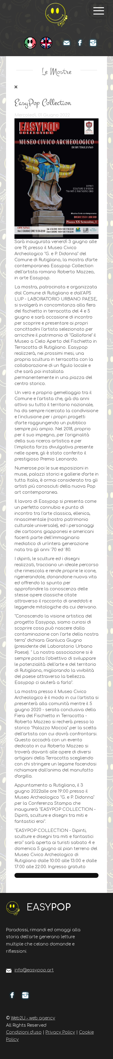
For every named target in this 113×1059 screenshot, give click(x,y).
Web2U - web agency (33, 1018)
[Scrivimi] (67, 43)
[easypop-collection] (56, 178)
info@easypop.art (34, 970)
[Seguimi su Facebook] (80, 43)
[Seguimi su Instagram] (93, 43)
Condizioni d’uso (24, 1032)
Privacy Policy (60, 1032)
